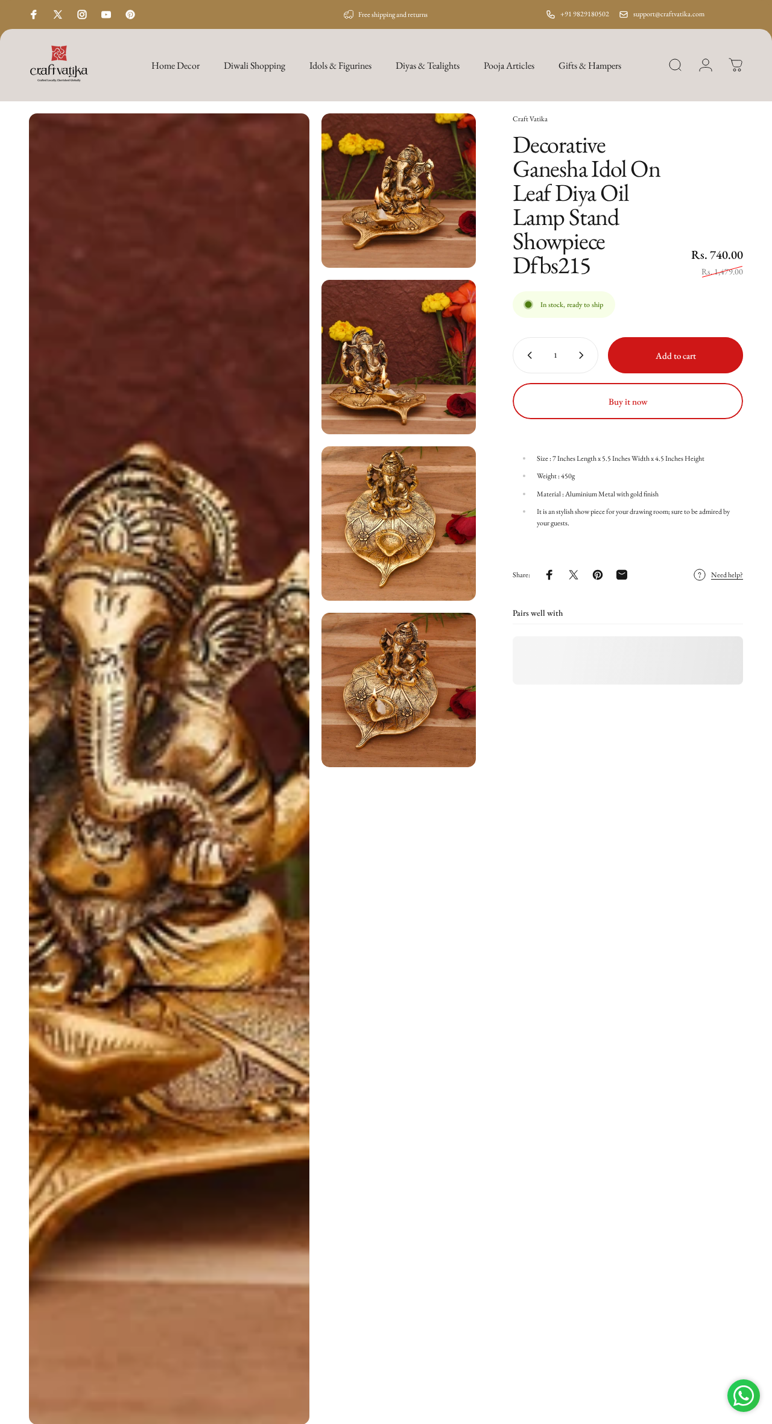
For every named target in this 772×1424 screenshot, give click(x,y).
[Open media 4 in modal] (398, 523)
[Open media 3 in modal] (398, 357)
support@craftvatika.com (668, 14)
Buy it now (628, 401)
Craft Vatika (530, 119)
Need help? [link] (727, 575)
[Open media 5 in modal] (398, 690)
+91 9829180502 (584, 14)
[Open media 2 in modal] (398, 190)
